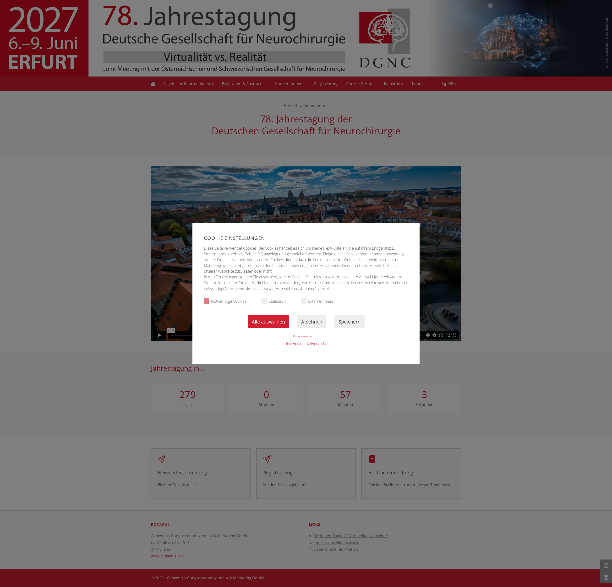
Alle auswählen (268, 321)
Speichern (350, 321)
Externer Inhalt (320, 301)
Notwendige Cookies (228, 301)
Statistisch (277, 301)
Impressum (294, 343)
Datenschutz (316, 343)
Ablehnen (311, 321)
